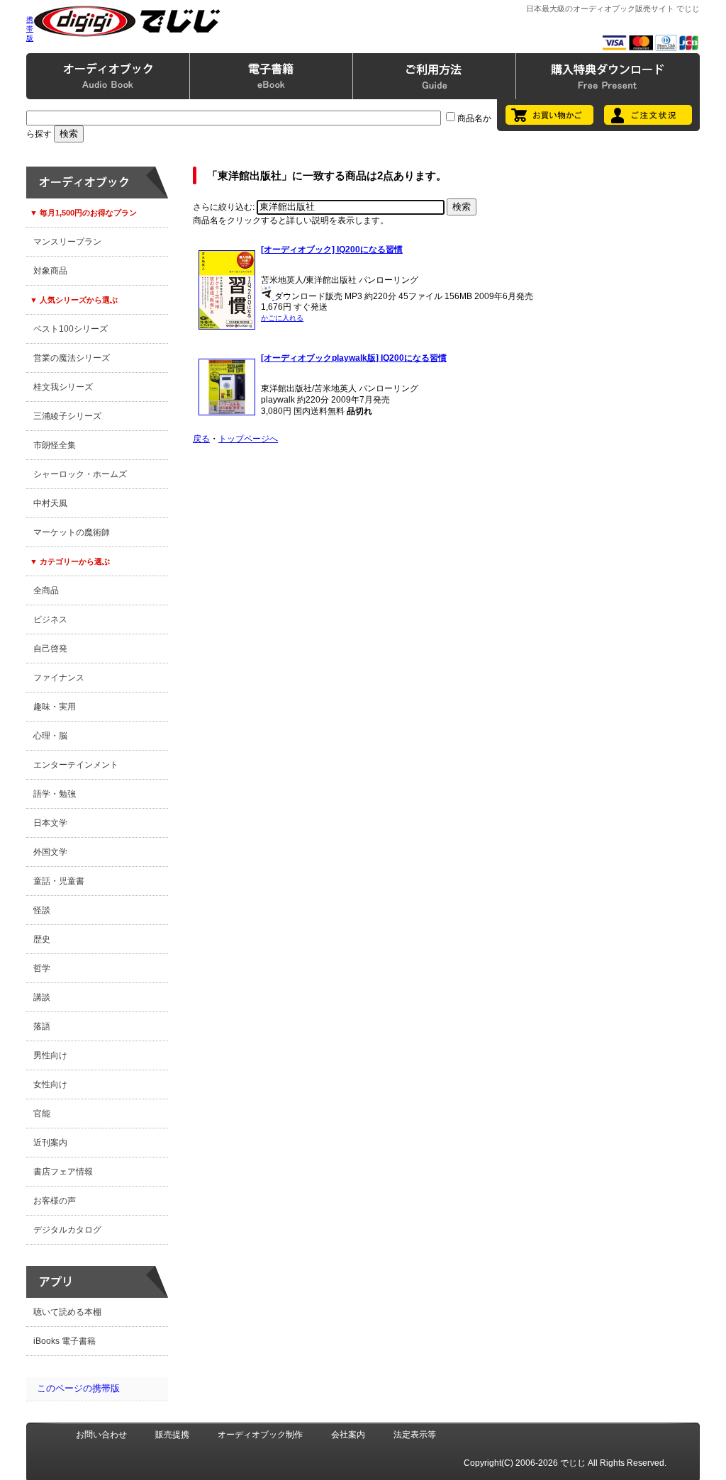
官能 (41, 1114)
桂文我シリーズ (63, 387)
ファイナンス (58, 678)
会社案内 (348, 1435)
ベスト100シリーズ (70, 329)
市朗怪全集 (54, 445)
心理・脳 (50, 736)
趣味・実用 (54, 707)
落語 (41, 1026)
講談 (41, 997)
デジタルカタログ (67, 1230)
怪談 (41, 910)
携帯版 (29, 29)
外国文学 (50, 852)
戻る (201, 439)
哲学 (41, 968)
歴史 (41, 939)
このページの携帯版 (78, 1388)
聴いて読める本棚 (67, 1312)
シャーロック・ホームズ (80, 474)
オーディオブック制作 (260, 1435)
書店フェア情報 (63, 1172)
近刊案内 (50, 1143)
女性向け (50, 1084)
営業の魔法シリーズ (71, 358)
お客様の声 (54, 1201)
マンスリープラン (67, 242)
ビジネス (50, 619)
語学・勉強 (54, 794)
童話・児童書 (58, 881)
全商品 (46, 590)
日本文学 (50, 823)
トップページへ (248, 439)
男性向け (50, 1055)
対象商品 (50, 271)
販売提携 (172, 1435)
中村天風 (50, 503)
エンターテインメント (75, 765)
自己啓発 (50, 649)
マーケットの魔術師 (71, 532)
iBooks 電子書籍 (64, 1341)
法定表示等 (414, 1435)
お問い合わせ (101, 1435)
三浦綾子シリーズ (67, 416)
